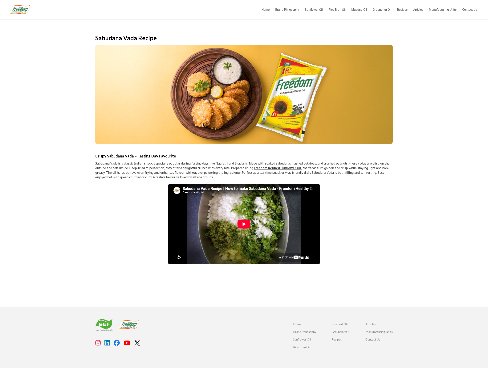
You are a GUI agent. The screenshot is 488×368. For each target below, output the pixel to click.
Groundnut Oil (382, 9)
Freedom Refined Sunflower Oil (277, 168)
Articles (418, 9)
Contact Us (469, 9)
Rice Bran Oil (337, 9)
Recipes (402, 9)
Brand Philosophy (287, 9)
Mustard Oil (359, 9)
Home (266, 9)
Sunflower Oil (314, 9)
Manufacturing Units (443, 9)
